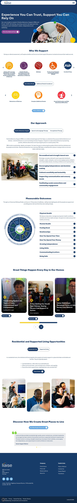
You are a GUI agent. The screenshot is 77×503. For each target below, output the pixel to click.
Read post (5, 316)
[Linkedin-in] (11, 478)
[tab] (29, 83)
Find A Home (43, 466)
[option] (38, 26)
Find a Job (42, 469)
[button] (3, 68)
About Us (42, 473)
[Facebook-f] (7, 478)
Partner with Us (44, 471)
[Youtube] (3, 478)
